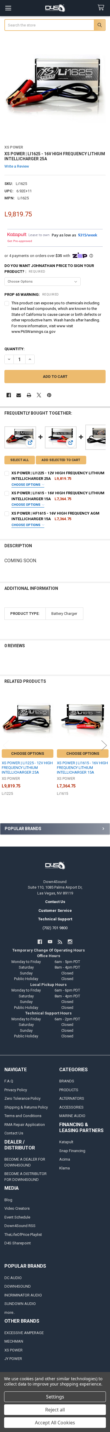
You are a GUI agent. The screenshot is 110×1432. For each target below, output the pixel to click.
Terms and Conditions (22, 1116)
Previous (6, 746)
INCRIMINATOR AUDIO (23, 1295)
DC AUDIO (13, 1278)
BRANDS (66, 1081)
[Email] (18, 395)
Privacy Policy (15, 1090)
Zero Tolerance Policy (22, 1098)
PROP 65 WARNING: (31, 294)
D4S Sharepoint (17, 1243)
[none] (55, 88)
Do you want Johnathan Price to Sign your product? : (49, 268)
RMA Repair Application (24, 1124)
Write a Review (16, 166)
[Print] (29, 395)
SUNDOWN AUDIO (20, 1303)
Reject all (55, 1409)
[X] (39, 395)
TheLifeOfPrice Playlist (23, 1234)
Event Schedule (17, 1217)
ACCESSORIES (71, 1107)
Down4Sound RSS (19, 1226)
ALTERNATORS (71, 1098)
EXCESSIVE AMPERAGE (24, 1333)
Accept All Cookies (55, 1422)
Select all (19, 460)
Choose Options (26, 485)
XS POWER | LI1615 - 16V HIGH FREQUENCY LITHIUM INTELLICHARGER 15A (82, 768)
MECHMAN (13, 1341)
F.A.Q (8, 1081)
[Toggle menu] (8, 8)
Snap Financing (72, 1151)
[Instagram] (70, 941)
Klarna (64, 1168)
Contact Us (13, 1133)
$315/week (87, 235)
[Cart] (102, 8)
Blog (8, 1200)
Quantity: (14, 349)
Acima (64, 1159)
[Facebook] (8, 395)
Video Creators (17, 1208)
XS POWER (13, 1350)
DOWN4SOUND (17, 1286)
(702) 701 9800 (55, 928)
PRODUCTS (68, 1090)
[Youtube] (50, 941)
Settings (55, 1396)
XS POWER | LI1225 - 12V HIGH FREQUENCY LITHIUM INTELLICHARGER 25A (27, 768)
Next (104, 746)
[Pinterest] (49, 395)
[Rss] (60, 941)
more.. (9, 1312)
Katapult (66, 1142)
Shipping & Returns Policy (26, 1107)
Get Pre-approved (19, 241)
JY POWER (13, 1358)
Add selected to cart (61, 460)
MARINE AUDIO (72, 1116)
